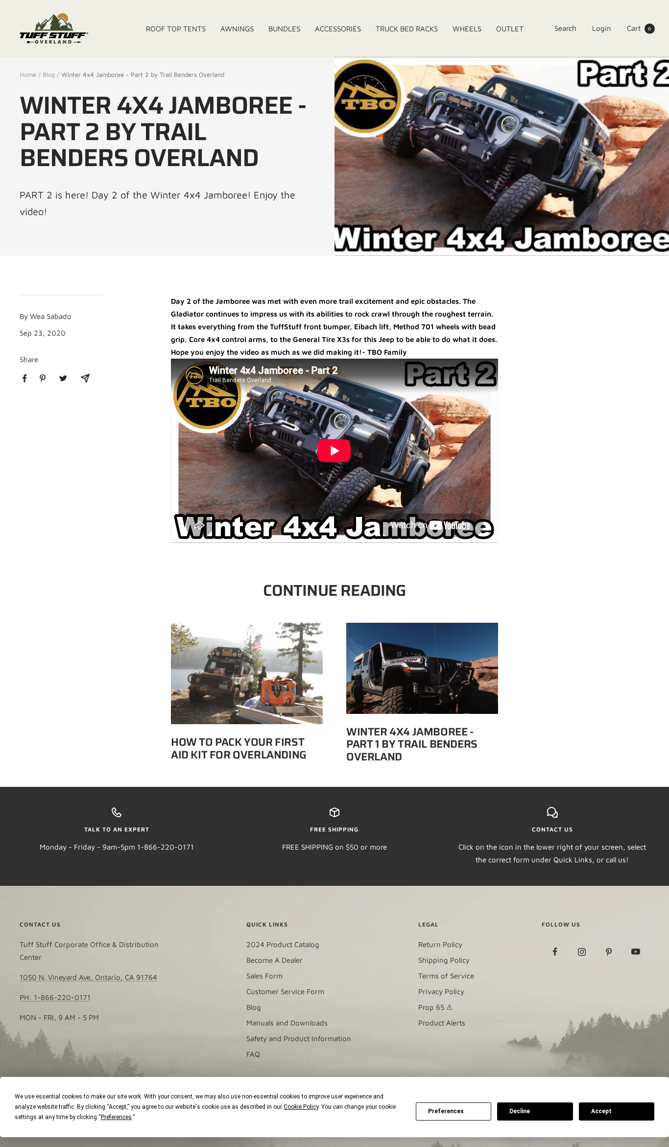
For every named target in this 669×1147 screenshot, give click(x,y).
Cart (639, 28)
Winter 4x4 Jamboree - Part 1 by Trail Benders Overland (412, 744)
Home (28, 74)
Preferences (446, 1111)
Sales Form (264, 976)
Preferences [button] (116, 1117)
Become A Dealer (274, 960)
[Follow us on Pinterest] (609, 951)
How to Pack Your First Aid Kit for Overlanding (239, 748)
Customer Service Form (285, 991)
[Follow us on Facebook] (555, 951)
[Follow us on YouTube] (635, 951)
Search (565, 28)
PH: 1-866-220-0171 (55, 997)
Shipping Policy (444, 960)
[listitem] (25, 378)
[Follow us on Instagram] (582, 951)
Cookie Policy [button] (301, 1106)
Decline (519, 1111)
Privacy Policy (441, 991)
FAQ (253, 1054)
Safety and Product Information (298, 1038)
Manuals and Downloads (287, 1023)
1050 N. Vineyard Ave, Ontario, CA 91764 (88, 977)
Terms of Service (446, 976)
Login (601, 28)
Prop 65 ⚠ (435, 1007)
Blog (49, 74)
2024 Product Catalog (282, 944)
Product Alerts (441, 1023)
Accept (601, 1111)
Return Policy (440, 944)
